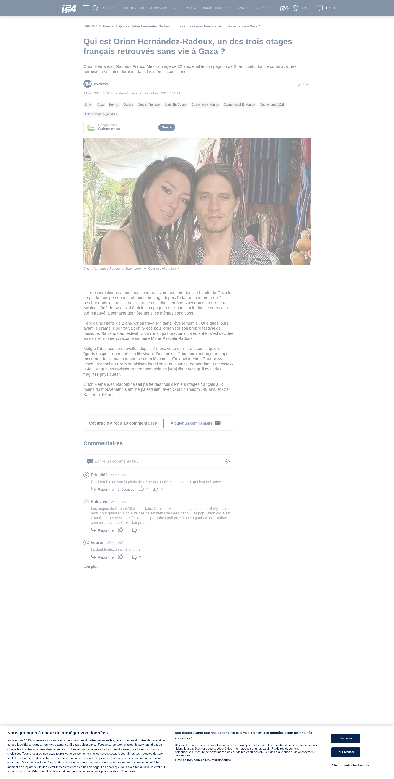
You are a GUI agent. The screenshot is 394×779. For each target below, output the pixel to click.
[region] (197, 752)
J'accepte (345, 738)
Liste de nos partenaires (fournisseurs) (203, 760)
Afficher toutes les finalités (350, 765)
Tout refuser (345, 752)
